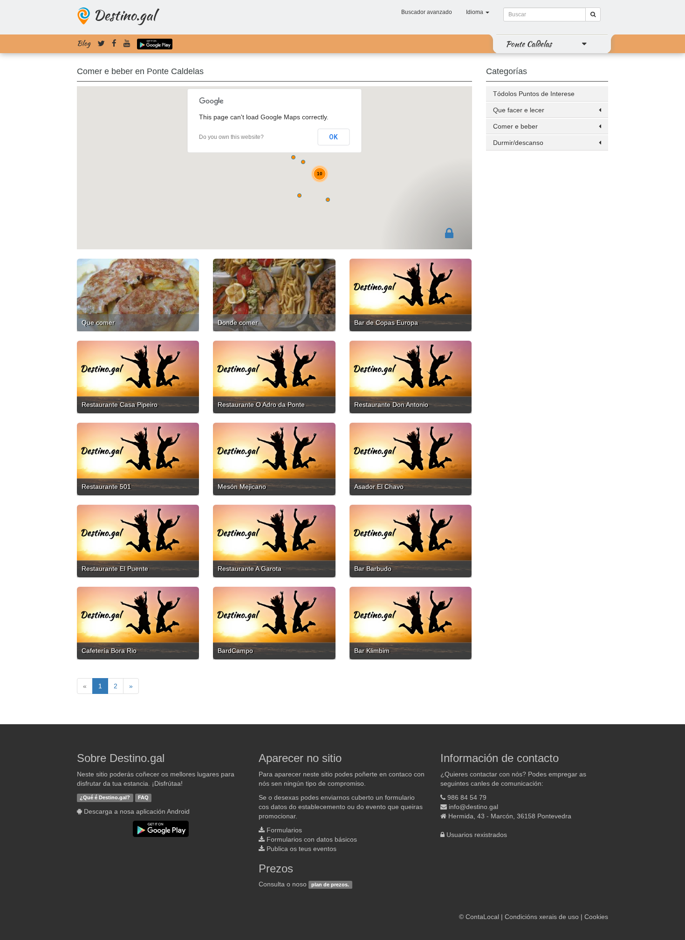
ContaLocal (482, 916)
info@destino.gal (473, 806)
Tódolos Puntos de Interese (534, 93)
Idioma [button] (475, 12)
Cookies (596, 916)
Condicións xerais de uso (542, 916)
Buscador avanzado (426, 12)
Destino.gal (124, 15)
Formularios (284, 830)
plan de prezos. (330, 884)
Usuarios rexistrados (476, 834)
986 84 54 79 (466, 797)
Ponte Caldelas (529, 43)
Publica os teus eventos (301, 848)
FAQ (143, 798)
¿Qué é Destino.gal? (105, 798)
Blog (83, 43)
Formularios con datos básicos (312, 839)
